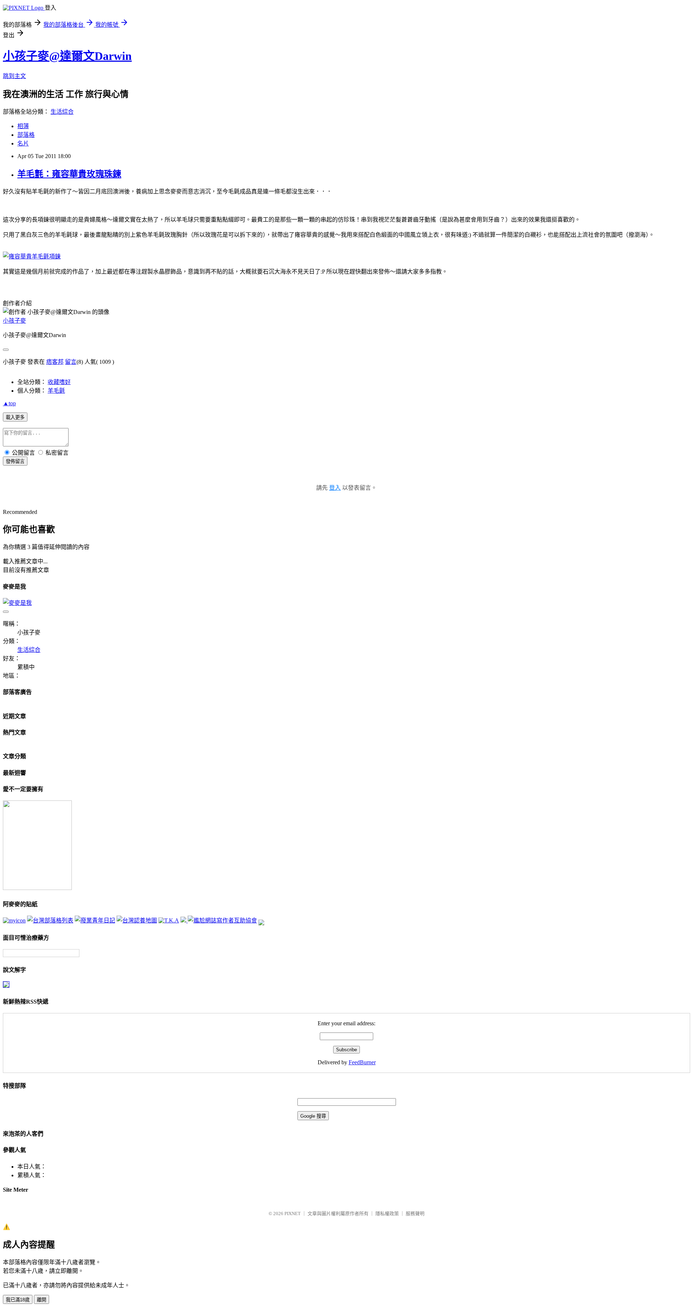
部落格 (26, 135)
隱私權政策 (387, 1213)
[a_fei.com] (14, 920)
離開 (41, 1299)
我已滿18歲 (18, 1299)
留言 (71, 362)
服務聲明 (415, 1213)
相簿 (23, 126)
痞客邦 (55, 362)
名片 (23, 143)
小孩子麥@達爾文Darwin (67, 55)
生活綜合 (62, 112)
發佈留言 (15, 461)
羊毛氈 (56, 391)
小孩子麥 (14, 321)
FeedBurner (362, 1062)
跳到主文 (14, 76)
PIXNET (292, 1213)
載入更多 (15, 417)
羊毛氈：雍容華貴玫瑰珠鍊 (69, 174)
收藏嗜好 (59, 382)
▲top (9, 403)
